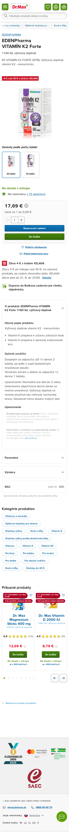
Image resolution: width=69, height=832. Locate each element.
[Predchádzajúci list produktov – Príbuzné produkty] (54, 678)
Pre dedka (10, 560)
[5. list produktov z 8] (21, 678)
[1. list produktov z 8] (4, 678)
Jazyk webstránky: (12, 815)
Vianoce (9, 545)
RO (34, 822)
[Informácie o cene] (26, 205)
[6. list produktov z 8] (25, 678)
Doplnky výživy (13, 530)
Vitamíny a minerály (16, 516)
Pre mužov (48, 553)
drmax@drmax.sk (16, 807)
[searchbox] (34, 16)
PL (29, 822)
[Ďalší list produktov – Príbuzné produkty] (63, 678)
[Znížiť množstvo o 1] (8, 220)
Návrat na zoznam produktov (21, 703)
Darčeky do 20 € (35, 568)
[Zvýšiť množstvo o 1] (21, 220)
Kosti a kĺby (36, 530)
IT (38, 822)
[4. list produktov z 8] (17, 678)
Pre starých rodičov (35, 560)
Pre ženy (10, 553)
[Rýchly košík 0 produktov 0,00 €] (64, 7)
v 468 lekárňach (19, 664)
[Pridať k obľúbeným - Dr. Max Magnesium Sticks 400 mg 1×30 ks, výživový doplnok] (31, 595)
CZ (25, 822)
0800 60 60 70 (44, 807)
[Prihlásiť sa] (56, 7)
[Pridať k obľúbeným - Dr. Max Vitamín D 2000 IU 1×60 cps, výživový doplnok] (63, 595)
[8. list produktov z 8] (34, 678)
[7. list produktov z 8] (30, 678)
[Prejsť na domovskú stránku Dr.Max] (20, 6)
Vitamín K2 (47, 545)
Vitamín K (57, 530)
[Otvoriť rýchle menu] (5, 7)
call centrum (30, 438)
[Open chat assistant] (61, 816)
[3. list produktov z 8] (13, 678)
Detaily (46, 277)
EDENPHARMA (11, 34)
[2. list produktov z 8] (9, 678)
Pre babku (28, 553)
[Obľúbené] (48, 7)
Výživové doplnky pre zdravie (21, 523)
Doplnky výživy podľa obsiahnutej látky (26, 538)
